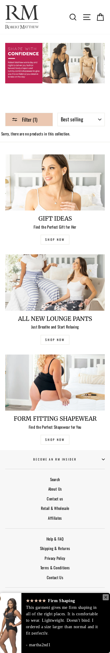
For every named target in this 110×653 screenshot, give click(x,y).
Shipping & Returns (55, 548)
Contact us (55, 499)
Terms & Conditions (55, 568)
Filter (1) (29, 119)
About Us (55, 489)
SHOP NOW (55, 239)
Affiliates (55, 518)
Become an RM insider (54, 459)
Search (55, 479)
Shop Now (55, 439)
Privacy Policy (55, 558)
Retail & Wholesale (55, 508)
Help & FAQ (55, 539)
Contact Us (55, 577)
